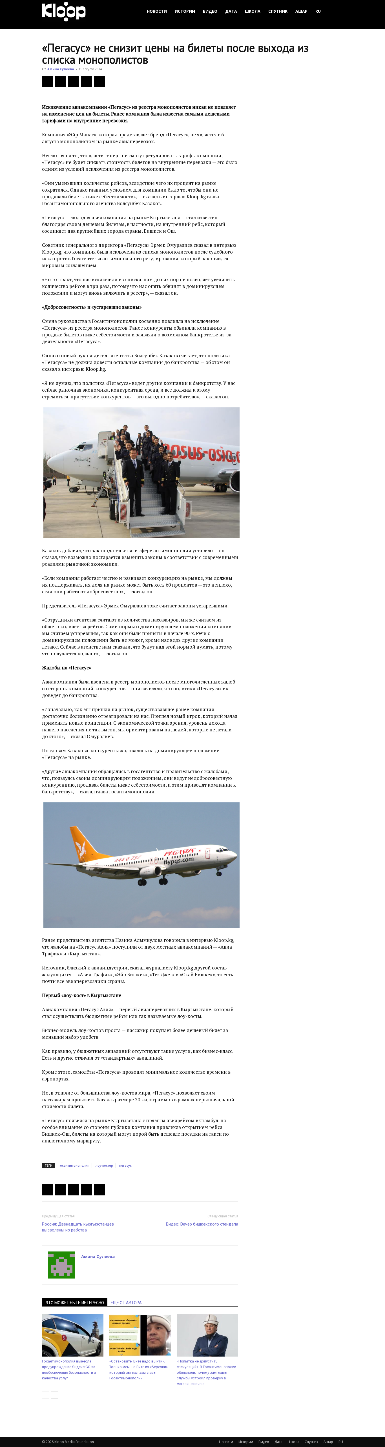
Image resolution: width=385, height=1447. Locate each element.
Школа (252, 11)
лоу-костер (104, 1165)
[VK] (73, 81)
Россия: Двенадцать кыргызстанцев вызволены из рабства (78, 1227)
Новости (157, 11)
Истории (185, 11)
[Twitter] (60, 81)
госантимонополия (74, 1165)
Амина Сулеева (60, 69)
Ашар (301, 11)
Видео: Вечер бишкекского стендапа (202, 1224)
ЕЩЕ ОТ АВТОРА (126, 1302)
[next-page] (54, 1395)
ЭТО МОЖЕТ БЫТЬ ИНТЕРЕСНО (74, 1302)
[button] (336, 11)
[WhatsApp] (99, 81)
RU (318, 11)
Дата (231, 11)
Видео (210, 11)
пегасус (125, 1165)
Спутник (277, 11)
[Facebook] (47, 81)
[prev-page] (45, 1395)
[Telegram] (86, 81)
